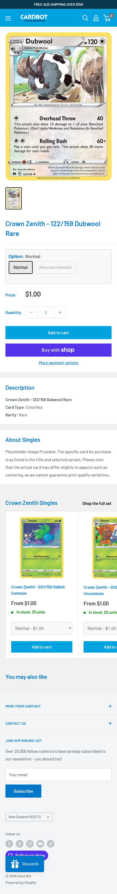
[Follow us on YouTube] (40, 844)
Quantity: (13, 312)
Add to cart (58, 332)
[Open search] (85, 18)
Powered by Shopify (20, 882)
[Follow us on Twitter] (19, 844)
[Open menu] (8, 18)
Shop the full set (97, 503)
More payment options (58, 362)
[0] (107, 18)
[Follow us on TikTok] (50, 844)
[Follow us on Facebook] (9, 844)
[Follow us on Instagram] (30, 844)
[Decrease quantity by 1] (31, 312)
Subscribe (23, 791)
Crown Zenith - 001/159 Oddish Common (38, 590)
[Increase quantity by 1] (60, 312)
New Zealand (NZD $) (24, 817)
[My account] (96, 18)
